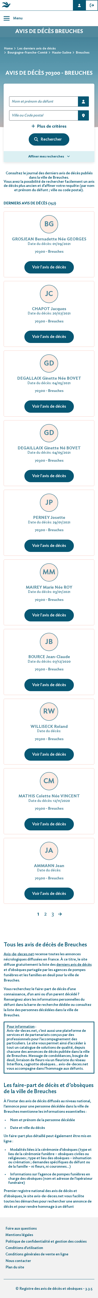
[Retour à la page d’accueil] (5, 7)
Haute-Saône (61, 52)
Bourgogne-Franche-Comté (27, 52)
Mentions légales (19, 1235)
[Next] (60, 914)
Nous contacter (18, 1261)
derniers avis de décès (74, 964)
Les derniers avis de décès (36, 48)
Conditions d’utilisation (24, 1248)
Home (8, 48)
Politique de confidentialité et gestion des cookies (46, 1241)
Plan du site (14, 1267)
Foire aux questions (21, 1228)
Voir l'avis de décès (49, 267)
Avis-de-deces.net (19, 954)
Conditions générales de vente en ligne (36, 1254)
